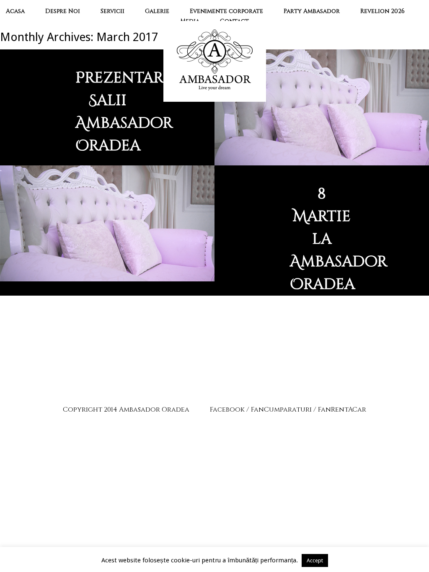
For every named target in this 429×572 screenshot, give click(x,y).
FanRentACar (342, 409)
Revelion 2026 (382, 11)
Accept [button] (315, 560)
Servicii (112, 11)
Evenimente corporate (226, 11)
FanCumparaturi (281, 409)
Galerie (157, 11)
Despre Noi (62, 11)
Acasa (15, 11)
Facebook (227, 409)
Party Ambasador (312, 11)
